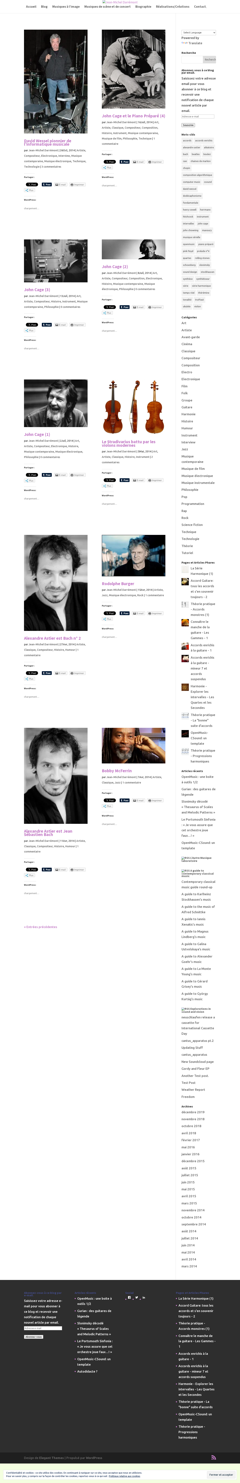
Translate (195, 43)
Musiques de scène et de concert (107, 7)
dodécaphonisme (192, 196)
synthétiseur (203, 279)
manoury (207, 230)
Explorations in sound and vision (196, 1010)
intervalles (188, 223)
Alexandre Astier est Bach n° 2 (52, 638)
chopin (186, 168)
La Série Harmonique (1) (195, 1298)
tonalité (187, 299)
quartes (187, 258)
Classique (117, 127)
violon (197, 306)
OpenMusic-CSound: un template (199, 738)
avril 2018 (189, 1133)
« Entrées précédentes (40, 927)
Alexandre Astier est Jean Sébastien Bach (48, 832)
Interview (64, 155)
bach (185, 154)
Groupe (187, 400)
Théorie (187, 546)
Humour (70, 649)
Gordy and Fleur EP (195, 1068)
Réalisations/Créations (172, 7)
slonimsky (204, 265)
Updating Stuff (192, 1047)
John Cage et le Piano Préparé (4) (133, 115)
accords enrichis (203, 140)
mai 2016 (188, 1147)
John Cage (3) (37, 289)
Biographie (143, 7)
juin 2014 (188, 1245)
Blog (44, 7)
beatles (196, 154)
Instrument (120, 133)
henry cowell (189, 209)
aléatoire (209, 147)
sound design (190, 272)
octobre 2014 (191, 1217)
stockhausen (207, 272)
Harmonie (189, 414)
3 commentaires (51, 166)
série (185, 286)
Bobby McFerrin (117, 770)
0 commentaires (70, 306)
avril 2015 (189, 1196)
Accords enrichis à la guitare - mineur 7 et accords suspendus (202, 668)
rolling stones (202, 258)
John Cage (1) (37, 434)
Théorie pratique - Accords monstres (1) (203, 609)
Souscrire (188, 125)
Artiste (81, 150)
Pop (184, 497)
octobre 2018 (191, 1126)
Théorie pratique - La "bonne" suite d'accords (203, 720)
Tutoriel (187, 553)
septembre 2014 (194, 1224)
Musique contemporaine (143, 133)
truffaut (199, 299)
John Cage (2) (115, 266)
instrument (203, 216)
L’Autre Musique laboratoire (197, 859)
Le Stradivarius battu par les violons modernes (128, 443)
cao (185, 161)
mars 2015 (189, 1203)
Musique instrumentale (198, 482)
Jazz (105, 595)
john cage (203, 223)
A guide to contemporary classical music (198, 873)
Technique (79, 161)
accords (187, 140)
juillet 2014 (190, 1238)
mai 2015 (188, 1189)
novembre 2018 (193, 1119)
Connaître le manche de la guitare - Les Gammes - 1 (197, 1341)
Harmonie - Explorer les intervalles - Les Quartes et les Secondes (202, 697)
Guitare (187, 407)
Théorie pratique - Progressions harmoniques (203, 756)
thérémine (203, 293)
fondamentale (190, 203)
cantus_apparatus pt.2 (198, 1040)
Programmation (193, 503)
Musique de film (112, 138)
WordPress (94, 1458)
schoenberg (189, 265)
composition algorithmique (197, 175)
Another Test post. (195, 1075)
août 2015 (189, 1168)
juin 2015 (188, 1182)
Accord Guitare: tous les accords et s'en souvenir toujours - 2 (195, 1311)
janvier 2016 (191, 1154)
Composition (150, 127)
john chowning (190, 230)
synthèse (188, 279)
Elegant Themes (51, 1458)
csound (208, 182)
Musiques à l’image (66, 7)
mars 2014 (189, 1266)
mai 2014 (188, 1252)
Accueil (31, 7)
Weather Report (193, 1089)
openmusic (189, 244)
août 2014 (189, 1231)
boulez (207, 154)
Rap (184, 511)
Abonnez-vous (34, 1336)
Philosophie (130, 138)
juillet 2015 (190, 1175)
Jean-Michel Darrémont (43, 150)
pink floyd (188, 251)
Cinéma (187, 344)
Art (156, 122)
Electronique (49, 155)
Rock (140, 595)
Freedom (188, 1096)
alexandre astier (191, 147)
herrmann (205, 209)
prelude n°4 (203, 251)
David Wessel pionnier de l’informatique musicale (47, 142)
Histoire (107, 133)
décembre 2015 (193, 1161)
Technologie (32, 166)
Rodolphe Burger (118, 583)
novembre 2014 (193, 1210)
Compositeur (32, 155)
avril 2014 (189, 1259)
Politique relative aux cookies (124, 1476)
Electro (187, 372)
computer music (191, 182)
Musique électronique (57, 161)
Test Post (189, 1082)
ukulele (186, 306)
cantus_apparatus (194, 1054)
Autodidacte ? (87, 1371)
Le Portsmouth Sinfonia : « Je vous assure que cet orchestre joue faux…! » (95, 1346)
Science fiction (192, 524)
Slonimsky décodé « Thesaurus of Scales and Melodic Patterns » (198, 807)
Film (185, 386)
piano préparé (205, 244)
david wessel (189, 189)
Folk (185, 393)
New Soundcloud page (198, 1061)
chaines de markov (201, 161)
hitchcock (188, 216)
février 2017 (191, 1140)
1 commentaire (154, 595)
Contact (200, 7)
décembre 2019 (193, 1112)
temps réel (188, 293)
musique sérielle (191, 237)
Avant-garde (191, 337)
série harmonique (201, 286)
